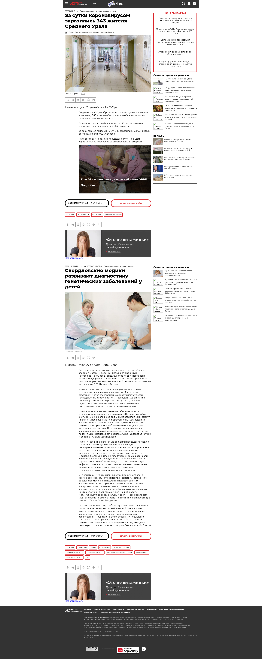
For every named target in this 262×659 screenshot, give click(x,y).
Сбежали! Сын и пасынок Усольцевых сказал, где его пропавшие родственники (181, 318)
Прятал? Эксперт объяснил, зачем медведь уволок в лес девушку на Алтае (179, 126)
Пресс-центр (118, 609)
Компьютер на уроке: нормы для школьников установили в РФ (178, 149)
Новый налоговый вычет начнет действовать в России (177, 140)
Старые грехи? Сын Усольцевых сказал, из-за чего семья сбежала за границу (180, 300)
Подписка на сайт (102, 609)
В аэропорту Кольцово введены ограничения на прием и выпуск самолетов (175, 64)
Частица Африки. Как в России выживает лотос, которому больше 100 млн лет (180, 291)
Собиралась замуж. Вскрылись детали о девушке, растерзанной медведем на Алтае (179, 99)
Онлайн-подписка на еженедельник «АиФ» (165, 609)
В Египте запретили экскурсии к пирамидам (178, 176)
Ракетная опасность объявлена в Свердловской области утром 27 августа (175, 20)
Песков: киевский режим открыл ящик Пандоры (178, 167)
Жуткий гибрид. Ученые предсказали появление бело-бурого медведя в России (181, 309)
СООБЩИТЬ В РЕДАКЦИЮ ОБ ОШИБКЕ (115, 612)
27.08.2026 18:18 (71, 266)
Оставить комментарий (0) (131, 203)
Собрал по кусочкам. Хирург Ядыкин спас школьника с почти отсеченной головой (181, 117)
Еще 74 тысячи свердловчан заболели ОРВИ (114, 179)
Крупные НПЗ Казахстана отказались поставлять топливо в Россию (180, 158)
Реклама (87, 609)
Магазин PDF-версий (135, 609)
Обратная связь (90, 612)
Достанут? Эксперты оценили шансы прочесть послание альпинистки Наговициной (181, 282)
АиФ (83, 94)
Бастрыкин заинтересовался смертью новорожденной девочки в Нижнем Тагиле (175, 42)
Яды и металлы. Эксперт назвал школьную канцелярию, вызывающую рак (178, 273)
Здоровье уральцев (73, 351)
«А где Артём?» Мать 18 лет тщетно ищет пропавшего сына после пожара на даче (180, 90)
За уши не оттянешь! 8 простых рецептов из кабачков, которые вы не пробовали (181, 108)
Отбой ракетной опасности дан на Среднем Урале (175, 53)
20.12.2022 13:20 (71, 11)
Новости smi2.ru (74, 258)
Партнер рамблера (107, 649)
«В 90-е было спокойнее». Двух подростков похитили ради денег (179, 80)
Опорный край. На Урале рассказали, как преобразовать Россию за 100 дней (175, 31)
